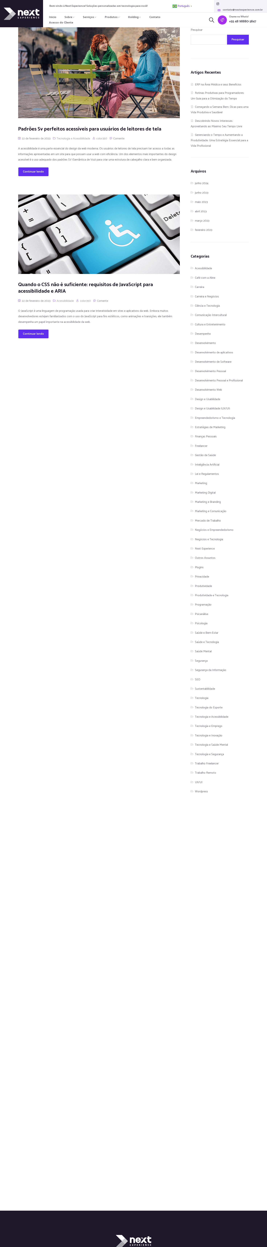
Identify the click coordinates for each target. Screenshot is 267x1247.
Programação (203, 604)
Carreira (199, 287)
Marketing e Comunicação (210, 511)
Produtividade (203, 586)
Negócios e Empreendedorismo (214, 530)
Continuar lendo (33, 171)
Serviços (88, 17)
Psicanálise (201, 614)
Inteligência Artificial (207, 464)
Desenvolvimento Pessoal (210, 371)
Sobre (68, 17)
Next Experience (205, 548)
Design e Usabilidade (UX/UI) (212, 408)
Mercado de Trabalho (208, 520)
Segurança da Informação (210, 670)
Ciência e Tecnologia (207, 305)
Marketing (201, 483)
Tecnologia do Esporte (209, 707)
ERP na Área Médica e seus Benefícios (218, 84)
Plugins (199, 567)
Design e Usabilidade (207, 399)
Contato (154, 17)
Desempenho (203, 333)
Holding (133, 17)
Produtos (111, 17)
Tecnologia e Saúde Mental (211, 744)
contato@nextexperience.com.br (243, 10)
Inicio (52, 17)
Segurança (201, 660)
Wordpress (201, 791)
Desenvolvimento (205, 343)
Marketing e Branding (208, 502)
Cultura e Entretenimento (210, 324)
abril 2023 (201, 211)
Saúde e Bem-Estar (206, 632)
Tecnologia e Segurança (209, 754)
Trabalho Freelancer (207, 763)
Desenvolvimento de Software (213, 361)
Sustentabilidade (205, 688)
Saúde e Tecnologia (207, 642)
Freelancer (201, 446)
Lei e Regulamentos (207, 474)
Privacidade (202, 576)
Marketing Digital (205, 492)
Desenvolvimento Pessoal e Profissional (219, 380)
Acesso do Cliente (61, 22)
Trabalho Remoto (205, 772)
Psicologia (201, 623)
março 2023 (202, 220)
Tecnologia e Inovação (208, 735)
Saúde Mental (203, 651)
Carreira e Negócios (207, 296)
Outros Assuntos (205, 558)
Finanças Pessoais (206, 436)
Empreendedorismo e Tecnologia (215, 418)
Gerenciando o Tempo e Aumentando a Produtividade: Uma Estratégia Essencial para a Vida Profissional (219, 141)
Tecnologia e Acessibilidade (73, 138)
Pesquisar (197, 29)
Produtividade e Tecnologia (211, 595)
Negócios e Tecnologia (209, 539)
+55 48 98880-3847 (242, 21)
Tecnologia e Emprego (208, 726)
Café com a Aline (205, 277)
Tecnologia (201, 698)
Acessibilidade (65, 300)
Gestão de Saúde (205, 455)
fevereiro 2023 (203, 230)
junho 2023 (201, 192)
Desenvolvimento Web (208, 389)
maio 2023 (201, 202)
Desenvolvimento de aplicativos (214, 352)
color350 (101, 138)
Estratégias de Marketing (210, 427)
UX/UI (199, 782)
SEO (197, 679)
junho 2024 (201, 183)
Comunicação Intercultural (211, 315)
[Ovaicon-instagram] (218, 4)
